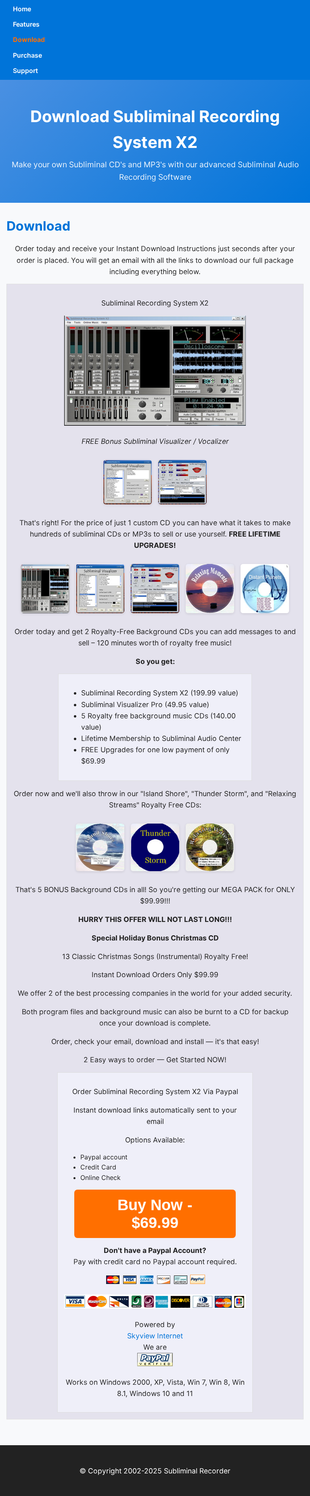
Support (25, 71)
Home (22, 9)
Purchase (27, 55)
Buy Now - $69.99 (155, 1213)
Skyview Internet (155, 1336)
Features (26, 24)
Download (29, 39)
